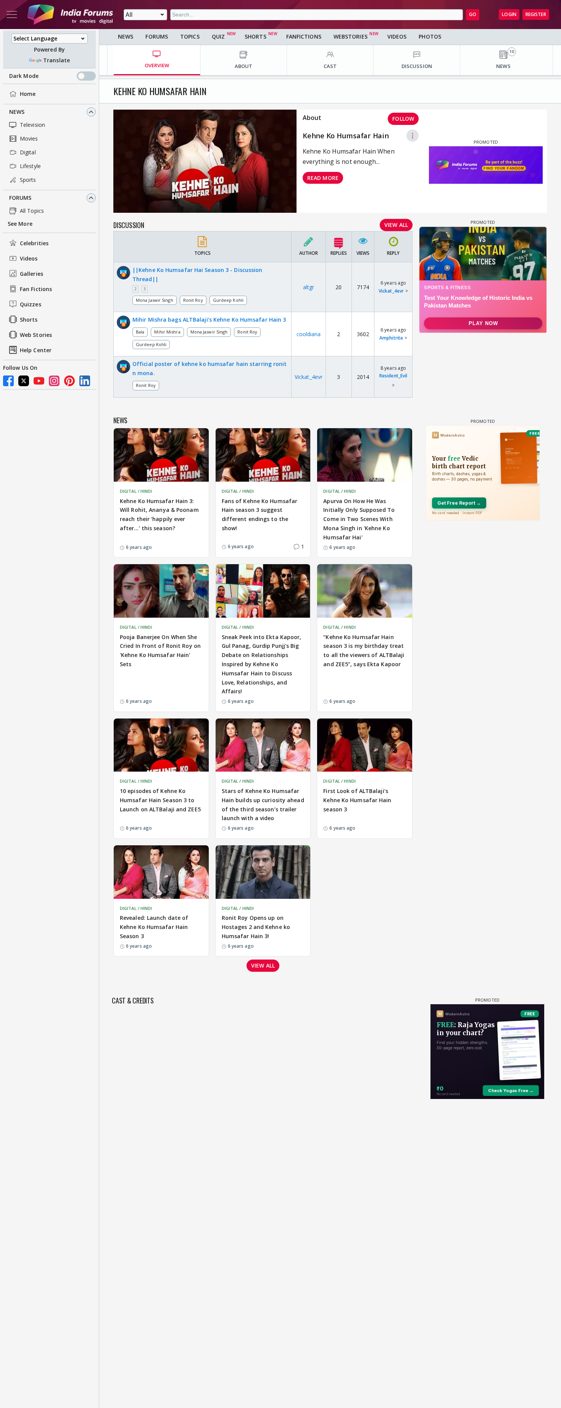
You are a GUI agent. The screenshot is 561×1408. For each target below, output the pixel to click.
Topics (190, 36)
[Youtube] (39, 380)
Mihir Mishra (167, 332)
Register (536, 14)
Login (509, 14)
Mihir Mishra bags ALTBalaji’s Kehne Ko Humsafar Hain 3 (209, 319)
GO (472, 14)
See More (20, 223)
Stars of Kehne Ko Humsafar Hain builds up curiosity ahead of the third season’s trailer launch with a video (263, 804)
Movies (29, 138)
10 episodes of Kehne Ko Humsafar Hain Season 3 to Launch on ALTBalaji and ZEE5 (160, 800)
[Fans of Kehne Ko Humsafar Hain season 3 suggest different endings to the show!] (263, 455)
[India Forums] (70, 15)
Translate (56, 60)
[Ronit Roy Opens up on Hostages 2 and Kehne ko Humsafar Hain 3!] (263, 872)
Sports (28, 179)
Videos (29, 258)
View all (263, 965)
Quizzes (30, 304)
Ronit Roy (193, 300)
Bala (140, 332)
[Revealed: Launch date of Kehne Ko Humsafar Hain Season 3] (161, 872)
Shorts (29, 319)
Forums (20, 197)
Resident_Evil (393, 375)
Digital (28, 152)
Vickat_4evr (391, 291)
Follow (403, 118)
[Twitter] (23, 380)
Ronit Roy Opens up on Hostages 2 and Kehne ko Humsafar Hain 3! (256, 927)
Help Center (36, 350)
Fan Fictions (36, 289)
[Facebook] (8, 380)
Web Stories (36, 334)
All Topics (32, 210)
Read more (323, 177)
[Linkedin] (84, 380)
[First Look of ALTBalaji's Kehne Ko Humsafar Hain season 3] (364, 745)
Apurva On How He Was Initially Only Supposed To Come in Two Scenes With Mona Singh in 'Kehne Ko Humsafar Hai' (359, 519)
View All (396, 224)
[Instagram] (54, 380)
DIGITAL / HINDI (136, 491)
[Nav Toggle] (12, 14)
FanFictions (303, 36)
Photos (430, 36)
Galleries (31, 273)
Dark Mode (24, 75)
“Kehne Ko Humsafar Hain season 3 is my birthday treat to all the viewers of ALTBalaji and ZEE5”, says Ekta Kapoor (363, 650)
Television (32, 124)
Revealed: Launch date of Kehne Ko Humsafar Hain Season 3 (154, 927)
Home (27, 93)
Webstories (351, 36)
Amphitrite (391, 338)
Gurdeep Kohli (228, 300)
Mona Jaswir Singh (154, 300)
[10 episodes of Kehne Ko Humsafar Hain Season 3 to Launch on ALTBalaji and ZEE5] (161, 745)
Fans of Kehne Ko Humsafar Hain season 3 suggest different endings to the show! (260, 514)
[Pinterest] (69, 380)
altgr (308, 287)
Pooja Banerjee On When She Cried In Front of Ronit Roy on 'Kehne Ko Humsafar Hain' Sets (160, 650)
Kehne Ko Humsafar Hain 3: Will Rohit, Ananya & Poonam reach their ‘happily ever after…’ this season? (159, 514)
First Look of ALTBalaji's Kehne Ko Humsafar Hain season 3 (357, 800)
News (16, 111)
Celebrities (34, 243)
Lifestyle (30, 166)
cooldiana (309, 334)
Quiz (218, 36)
